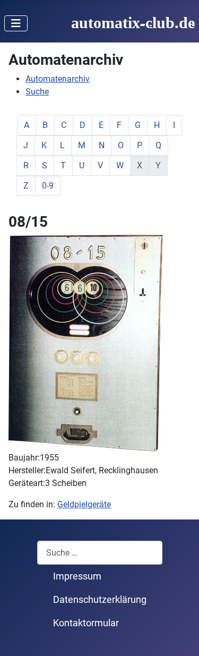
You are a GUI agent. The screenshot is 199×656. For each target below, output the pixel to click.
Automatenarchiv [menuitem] (57, 79)
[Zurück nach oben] (180, 636)
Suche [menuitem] (37, 92)
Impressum (77, 576)
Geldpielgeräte (84, 504)
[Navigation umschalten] (16, 23)
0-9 (48, 186)
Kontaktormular (86, 623)
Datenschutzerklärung (99, 599)
